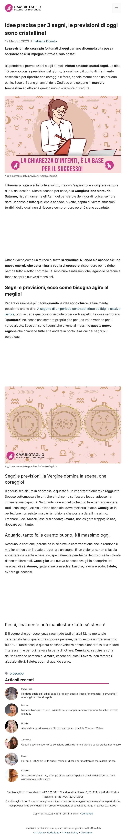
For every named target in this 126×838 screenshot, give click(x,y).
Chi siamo (39, 832)
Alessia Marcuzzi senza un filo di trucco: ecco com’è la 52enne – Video (62, 728)
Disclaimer (87, 832)
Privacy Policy (70, 832)
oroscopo (17, 673)
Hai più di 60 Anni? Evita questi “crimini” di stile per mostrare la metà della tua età (68, 760)
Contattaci (87, 813)
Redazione (53, 832)
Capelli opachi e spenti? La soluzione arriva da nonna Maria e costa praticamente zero (71, 744)
